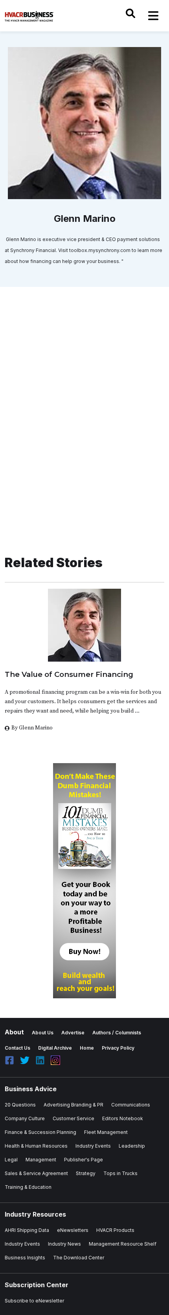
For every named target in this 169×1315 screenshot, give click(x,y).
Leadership (132, 1146)
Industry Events (93, 1146)
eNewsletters (72, 1230)
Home (87, 1048)
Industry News (64, 1244)
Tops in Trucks (120, 1173)
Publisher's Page (83, 1160)
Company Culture (25, 1118)
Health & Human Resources (36, 1146)
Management (41, 1160)
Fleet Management (106, 1132)
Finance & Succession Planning (40, 1132)
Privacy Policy (118, 1048)
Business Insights (25, 1258)
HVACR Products (115, 1230)
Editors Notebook (122, 1118)
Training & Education (28, 1187)
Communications (130, 1105)
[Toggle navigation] (153, 16)
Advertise (72, 1033)
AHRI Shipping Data (27, 1230)
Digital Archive (55, 1048)
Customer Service (73, 1118)
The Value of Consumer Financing (69, 674)
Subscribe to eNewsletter (34, 1301)
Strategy (86, 1173)
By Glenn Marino (32, 727)
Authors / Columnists (116, 1033)
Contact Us (17, 1048)
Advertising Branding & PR (73, 1105)
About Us (42, 1033)
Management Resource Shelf (122, 1244)
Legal (11, 1160)
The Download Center (78, 1258)
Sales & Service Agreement (36, 1173)
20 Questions (20, 1105)
